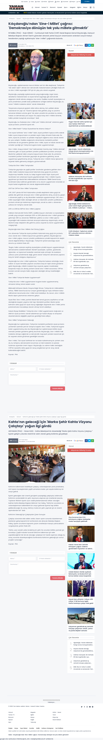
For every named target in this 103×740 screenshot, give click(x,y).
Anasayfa (12, 18)
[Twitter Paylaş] (89, 45)
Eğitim (79, 7)
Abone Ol (69, 45)
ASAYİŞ (18, 700)
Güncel (37, 7)
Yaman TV (44, 7)
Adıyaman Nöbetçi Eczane (81, 55)
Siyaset (59, 7)
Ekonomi (52, 7)
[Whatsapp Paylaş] (92, 45)
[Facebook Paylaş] (86, 45)
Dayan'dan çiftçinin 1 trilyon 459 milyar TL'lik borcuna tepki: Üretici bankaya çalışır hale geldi (56, 13)
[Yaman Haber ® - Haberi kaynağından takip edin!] (16, 7)
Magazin (72, 7)
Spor (65, 7)
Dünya (85, 7)
